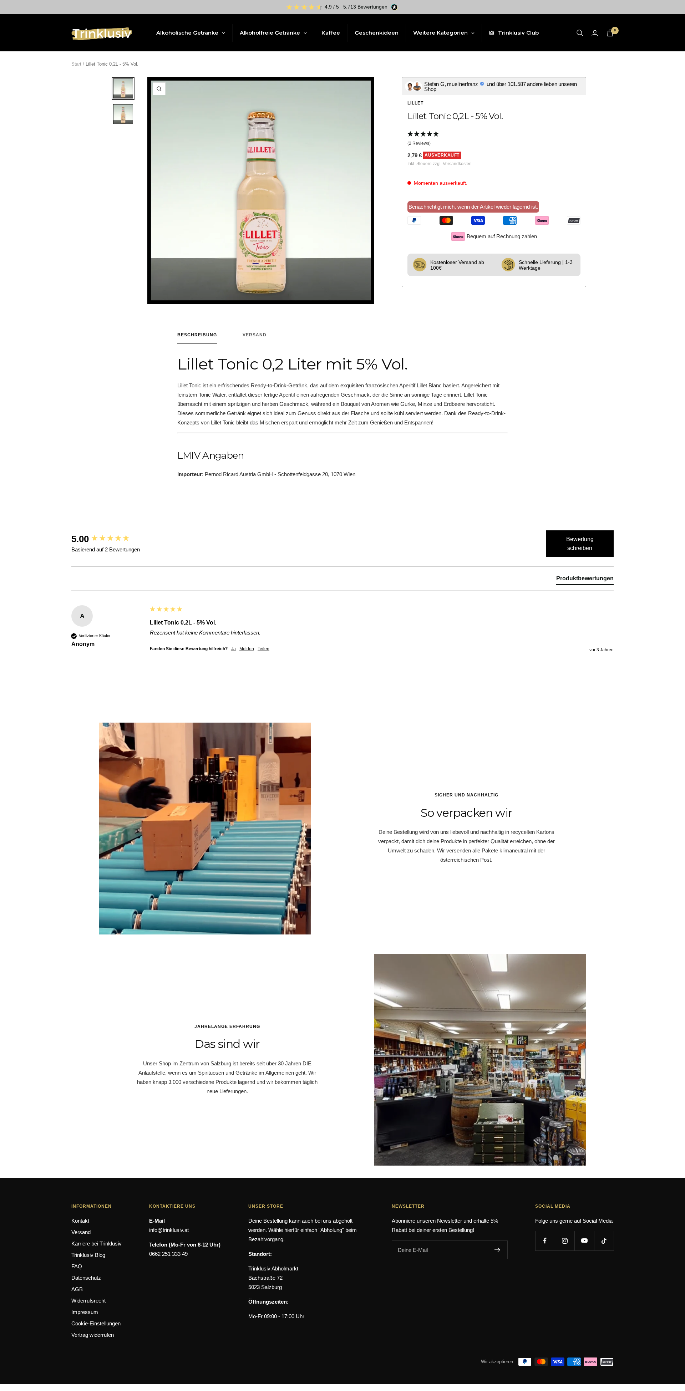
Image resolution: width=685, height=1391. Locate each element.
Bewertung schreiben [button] (580, 543)
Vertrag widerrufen (92, 1335)
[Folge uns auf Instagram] (564, 1240)
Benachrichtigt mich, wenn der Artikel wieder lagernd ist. (473, 207)
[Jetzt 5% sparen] (497, 1249)
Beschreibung (197, 334)
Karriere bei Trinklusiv (96, 1243)
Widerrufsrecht (88, 1301)
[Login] (595, 33)
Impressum (84, 1312)
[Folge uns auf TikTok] (604, 1240)
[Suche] (580, 33)
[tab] (585, 580)
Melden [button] (246, 648)
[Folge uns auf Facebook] (545, 1240)
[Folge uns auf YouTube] (584, 1240)
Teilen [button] (263, 648)
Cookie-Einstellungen (96, 1323)
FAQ (76, 1266)
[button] (493, 139)
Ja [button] (233, 648)
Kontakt (80, 1221)
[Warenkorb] (610, 33)
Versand (255, 334)
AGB (77, 1289)
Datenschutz (86, 1278)
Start (76, 64)
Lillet (415, 103)
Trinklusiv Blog (88, 1255)
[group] (108, 539)
